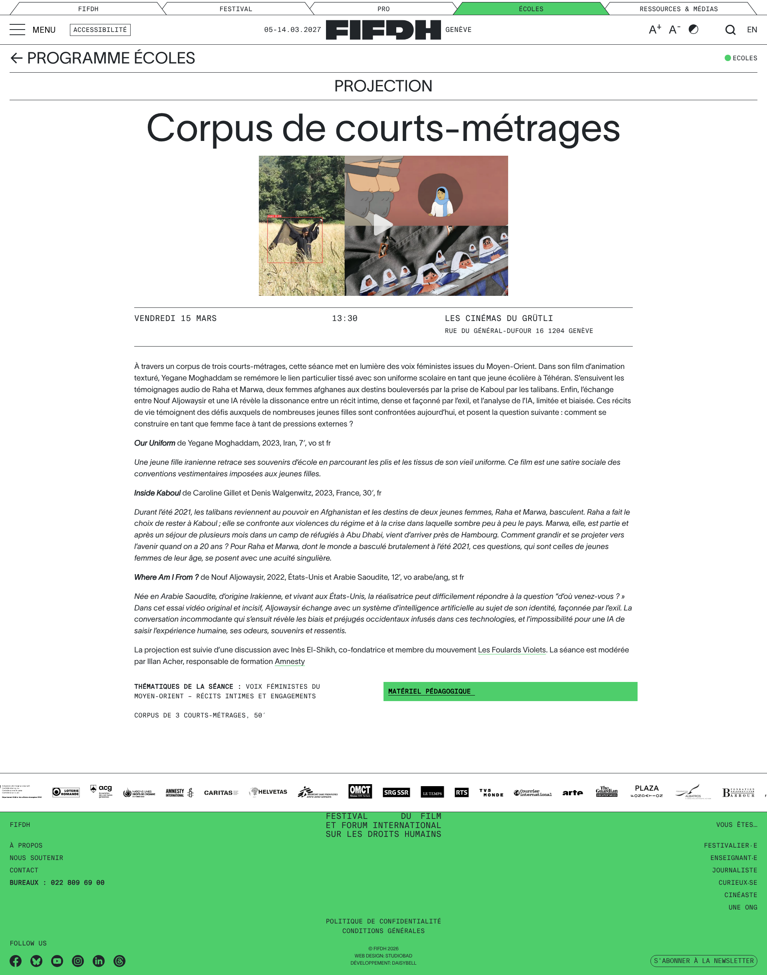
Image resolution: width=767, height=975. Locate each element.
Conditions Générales (383, 931)
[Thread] (119, 960)
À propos (26, 845)
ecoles (745, 58)
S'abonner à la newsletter (704, 961)
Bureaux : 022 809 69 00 (57, 882)
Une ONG (743, 907)
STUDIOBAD (398, 956)
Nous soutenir (36, 858)
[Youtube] (57, 960)
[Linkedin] (99, 960)
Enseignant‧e (733, 858)
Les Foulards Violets (512, 650)
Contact (24, 870)
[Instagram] (78, 960)
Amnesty (290, 661)
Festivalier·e (730, 845)
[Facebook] (16, 960)
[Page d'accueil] (383, 28)
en (752, 30)
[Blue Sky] (36, 960)
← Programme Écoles (102, 58)
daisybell (404, 963)
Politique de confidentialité (383, 921)
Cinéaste (740, 895)
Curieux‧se (738, 882)
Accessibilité (100, 30)
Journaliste (734, 870)
